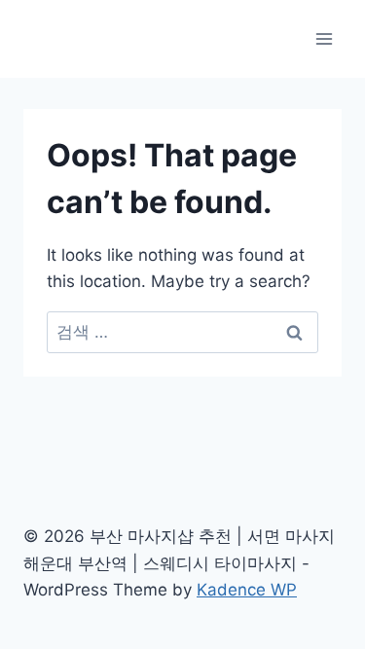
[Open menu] (324, 38)
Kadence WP (247, 589)
